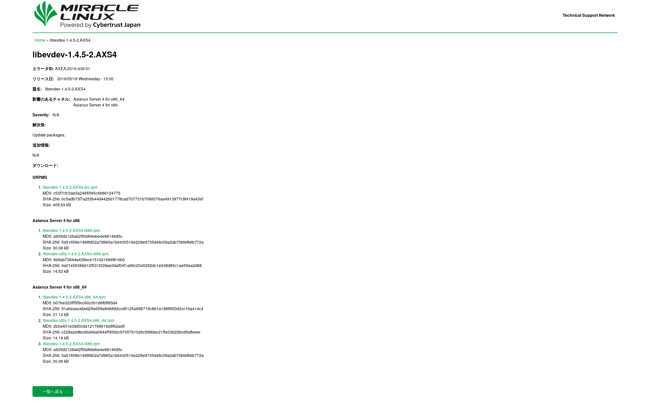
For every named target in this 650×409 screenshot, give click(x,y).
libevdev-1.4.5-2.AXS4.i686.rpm (71, 230)
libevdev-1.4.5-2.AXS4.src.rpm (70, 187)
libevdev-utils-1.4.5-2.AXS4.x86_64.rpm (78, 320)
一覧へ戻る (53, 391)
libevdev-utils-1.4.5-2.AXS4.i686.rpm (76, 254)
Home (40, 40)
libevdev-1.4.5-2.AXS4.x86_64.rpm (74, 297)
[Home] (91, 30)
